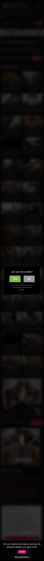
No (29, 279)
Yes (15, 279)
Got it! (22, 552)
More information (22, 557)
